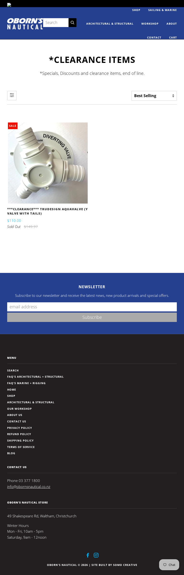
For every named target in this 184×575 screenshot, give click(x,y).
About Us (14, 415)
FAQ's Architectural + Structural (35, 376)
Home (11, 389)
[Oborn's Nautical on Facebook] (87, 556)
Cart (173, 37)
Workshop (150, 23)
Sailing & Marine (162, 10)
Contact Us (16, 421)
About (172, 23)
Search (13, 370)
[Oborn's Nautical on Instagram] (96, 556)
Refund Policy (19, 434)
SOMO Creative (125, 565)
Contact (154, 37)
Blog (11, 453)
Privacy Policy (19, 428)
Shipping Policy (20, 440)
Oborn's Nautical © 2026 (67, 565)
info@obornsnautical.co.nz (28, 486)
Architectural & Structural (109, 23)
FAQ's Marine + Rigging (26, 383)
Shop (136, 10)
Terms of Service (21, 447)
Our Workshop (19, 408)
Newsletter (92, 286)
